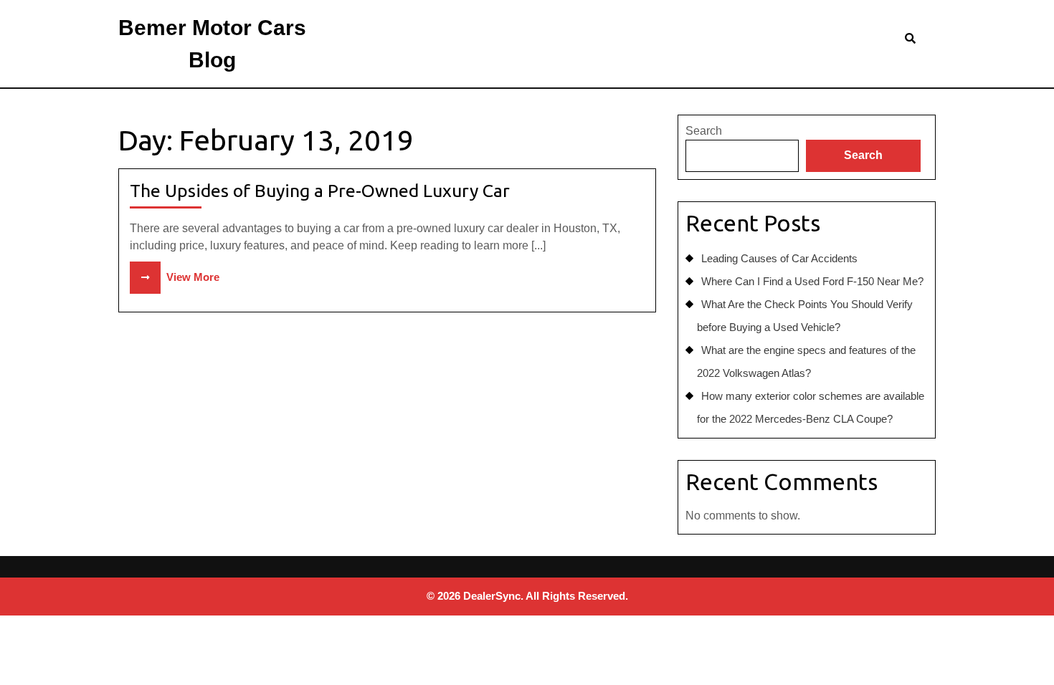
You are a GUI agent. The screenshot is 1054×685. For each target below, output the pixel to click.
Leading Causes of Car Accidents (779, 258)
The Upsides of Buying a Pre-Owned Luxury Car (320, 191)
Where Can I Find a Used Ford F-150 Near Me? (812, 281)
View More (174, 277)
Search (703, 131)
